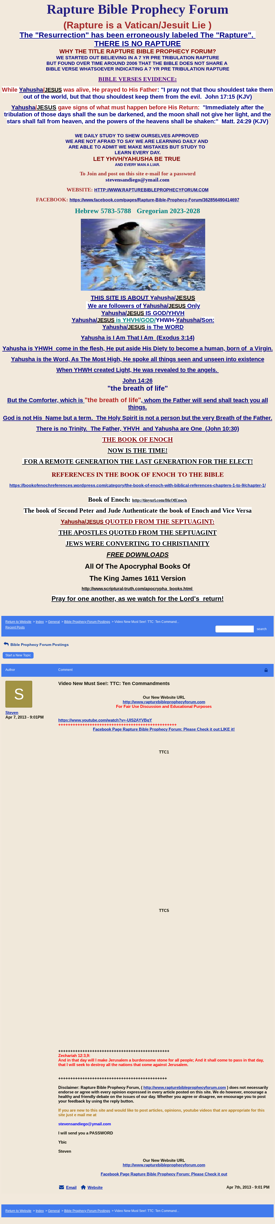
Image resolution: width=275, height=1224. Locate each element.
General (54, 622)
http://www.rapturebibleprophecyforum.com (164, 702)
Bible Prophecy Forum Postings (87, 622)
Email (71, 1187)
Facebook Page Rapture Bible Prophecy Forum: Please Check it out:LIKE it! (164, 729)
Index (40, 622)
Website (95, 1187)
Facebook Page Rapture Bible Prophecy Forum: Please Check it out (164, 1174)
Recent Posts (15, 627)
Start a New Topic (18, 655)
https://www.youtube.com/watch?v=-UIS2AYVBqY (105, 720)
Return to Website (18, 622)
